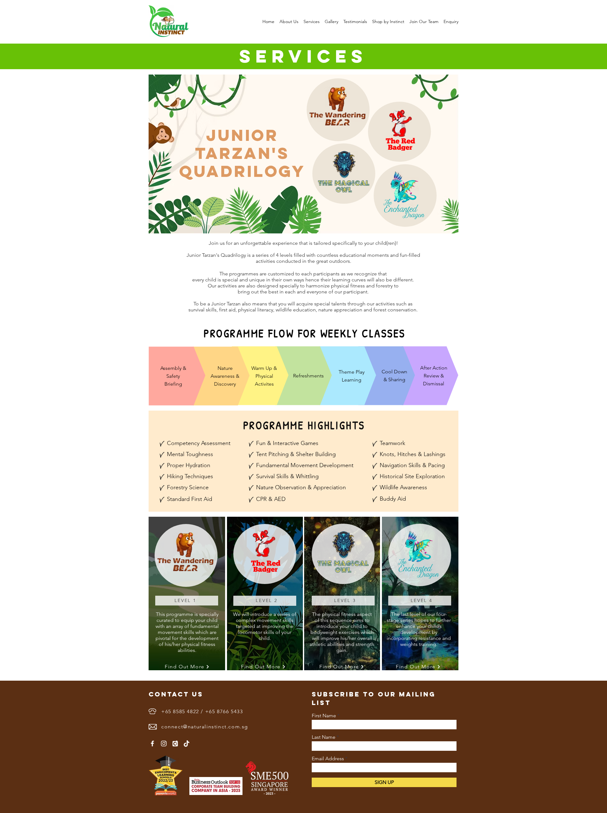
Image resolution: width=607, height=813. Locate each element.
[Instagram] (164, 743)
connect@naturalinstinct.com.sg (204, 727)
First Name (324, 715)
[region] (186, 600)
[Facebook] (152, 743)
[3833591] (175, 743)
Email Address (328, 758)
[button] (289, 21)
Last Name (323, 737)
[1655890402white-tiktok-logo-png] (186, 743)
